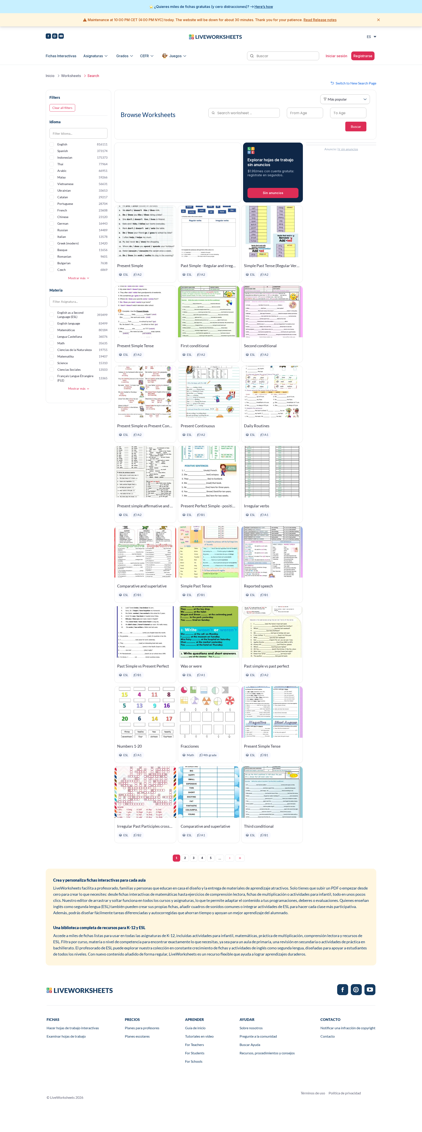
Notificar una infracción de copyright (347, 1028)
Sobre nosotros (251, 1028)
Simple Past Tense (196, 585)
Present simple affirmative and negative (145, 505)
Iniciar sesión (336, 56)
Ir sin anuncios (348, 149)
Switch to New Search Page (356, 83)
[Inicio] (215, 36)
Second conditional (260, 345)
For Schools (193, 1061)
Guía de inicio (195, 1028)
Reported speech (258, 585)
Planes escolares (137, 1036)
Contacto (327, 1036)
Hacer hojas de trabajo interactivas (73, 1028)
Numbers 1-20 (129, 746)
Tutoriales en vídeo (199, 1036)
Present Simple (130, 265)
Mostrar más (76, 278)
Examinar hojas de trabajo (66, 1036)
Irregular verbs (256, 505)
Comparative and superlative (142, 585)
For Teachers (194, 1044)
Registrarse (362, 56)
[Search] (252, 55)
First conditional (195, 345)
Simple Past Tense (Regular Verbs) (272, 265)
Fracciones (190, 746)
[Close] (378, 19)
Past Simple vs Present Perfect (143, 666)
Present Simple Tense (135, 345)
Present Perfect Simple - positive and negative (209, 505)
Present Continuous (198, 425)
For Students (194, 1053)
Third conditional (259, 826)
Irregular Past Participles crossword (145, 826)
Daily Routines (256, 425)
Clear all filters (62, 108)
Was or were (191, 666)
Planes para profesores (142, 1028)
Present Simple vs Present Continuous (145, 425)
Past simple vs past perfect (266, 666)
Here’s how (264, 6)
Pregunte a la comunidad (258, 1036)
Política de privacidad (345, 1093)
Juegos (175, 56)
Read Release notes (320, 20)
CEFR (144, 56)
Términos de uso (313, 1093)
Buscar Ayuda (250, 1044)
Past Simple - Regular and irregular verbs (209, 265)
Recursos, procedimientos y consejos (267, 1053)
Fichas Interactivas (61, 56)
